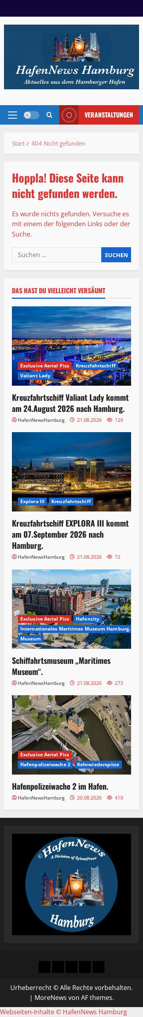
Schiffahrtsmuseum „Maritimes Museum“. (61, 665)
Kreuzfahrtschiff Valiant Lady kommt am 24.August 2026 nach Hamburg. (70, 402)
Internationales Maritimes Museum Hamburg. (75, 628)
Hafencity (87, 618)
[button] (12, 115)
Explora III (32, 501)
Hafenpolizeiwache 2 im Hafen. (60, 786)
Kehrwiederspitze (98, 764)
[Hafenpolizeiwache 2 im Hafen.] (71, 735)
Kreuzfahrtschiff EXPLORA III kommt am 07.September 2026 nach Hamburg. (70, 534)
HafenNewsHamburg (41, 420)
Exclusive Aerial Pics (44, 365)
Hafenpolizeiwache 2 (45, 764)
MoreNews (51, 997)
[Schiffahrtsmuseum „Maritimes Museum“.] (71, 609)
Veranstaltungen (109, 114)
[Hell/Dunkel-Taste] (31, 115)
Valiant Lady (35, 375)
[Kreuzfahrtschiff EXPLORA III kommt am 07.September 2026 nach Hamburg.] (71, 471)
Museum (30, 638)
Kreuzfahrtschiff (96, 365)
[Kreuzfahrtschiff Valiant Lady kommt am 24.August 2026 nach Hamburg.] (71, 346)
